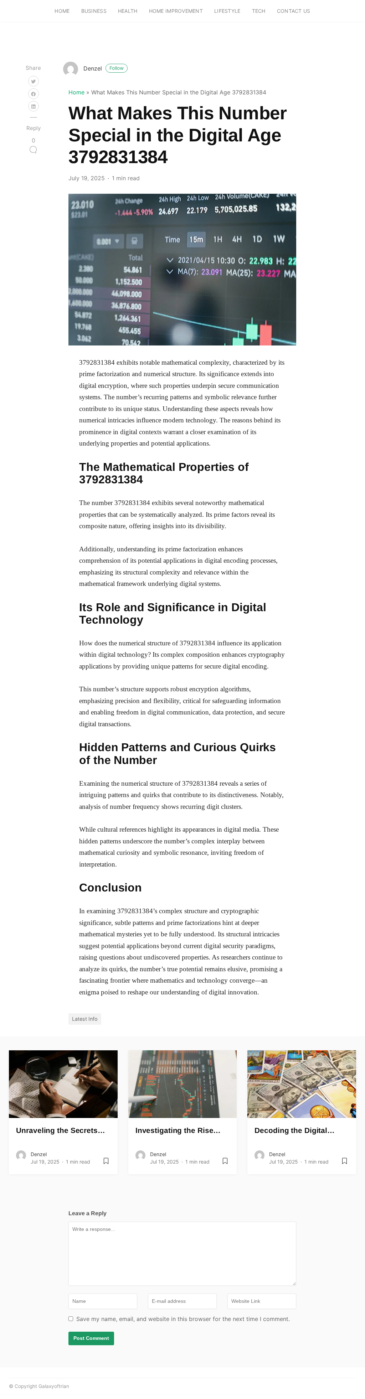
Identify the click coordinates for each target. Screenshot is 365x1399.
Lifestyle (227, 11)
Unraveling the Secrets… (60, 1130)
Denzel (103, 68)
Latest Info (85, 1019)
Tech (259, 11)
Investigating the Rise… (178, 1130)
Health (128, 11)
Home (62, 11)
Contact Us (293, 11)
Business (94, 11)
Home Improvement (176, 11)
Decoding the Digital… (295, 1130)
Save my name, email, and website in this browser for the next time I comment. (183, 1318)
